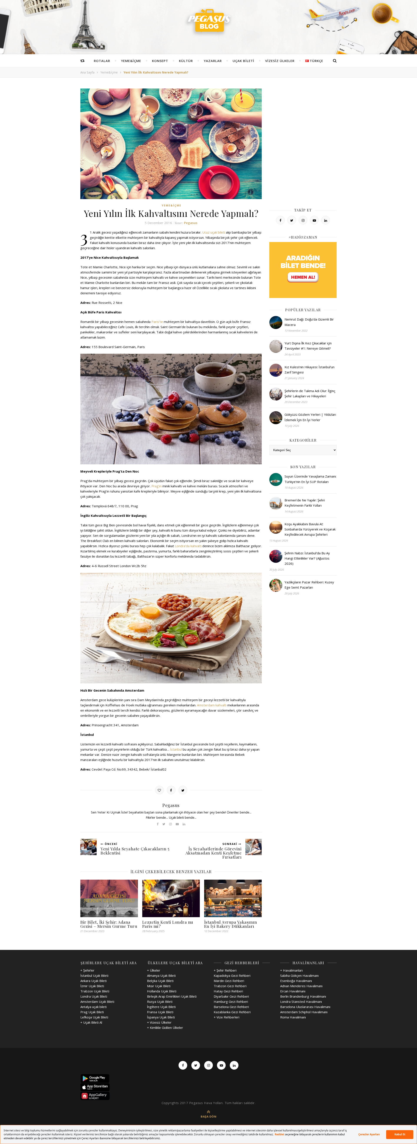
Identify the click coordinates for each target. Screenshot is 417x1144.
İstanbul (176, 749)
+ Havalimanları (291, 970)
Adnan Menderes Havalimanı (301, 986)
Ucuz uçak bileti (213, 232)
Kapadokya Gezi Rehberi (232, 975)
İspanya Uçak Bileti (161, 1017)
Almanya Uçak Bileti (161, 975)
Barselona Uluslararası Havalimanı (305, 1007)
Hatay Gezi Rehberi (228, 991)
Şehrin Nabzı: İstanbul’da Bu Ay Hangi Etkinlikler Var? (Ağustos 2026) (307, 558)
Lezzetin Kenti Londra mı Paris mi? (167, 924)
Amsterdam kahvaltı (212, 705)
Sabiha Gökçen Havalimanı (299, 975)
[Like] (159, 790)
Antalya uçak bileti (93, 1007)
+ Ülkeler (153, 970)
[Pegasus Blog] (208, 22)
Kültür (186, 61)
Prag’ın (156, 486)
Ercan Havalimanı (292, 991)
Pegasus (190, 223)
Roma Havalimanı (293, 1017)
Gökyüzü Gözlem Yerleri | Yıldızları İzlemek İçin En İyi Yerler (310, 417)
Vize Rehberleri (228, 1017)
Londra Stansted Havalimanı (301, 1001)
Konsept (160, 61)
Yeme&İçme (131, 61)
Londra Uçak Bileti (93, 996)
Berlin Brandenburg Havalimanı (303, 996)
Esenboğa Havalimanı (296, 981)
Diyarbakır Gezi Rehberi (231, 996)
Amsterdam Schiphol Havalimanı (304, 1012)
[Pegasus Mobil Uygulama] (208, 1078)
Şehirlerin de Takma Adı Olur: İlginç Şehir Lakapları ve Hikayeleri (310, 393)
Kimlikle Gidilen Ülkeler (166, 1027)
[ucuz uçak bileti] (303, 270)
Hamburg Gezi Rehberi (231, 1001)
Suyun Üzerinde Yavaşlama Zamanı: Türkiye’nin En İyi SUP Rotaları (310, 479)
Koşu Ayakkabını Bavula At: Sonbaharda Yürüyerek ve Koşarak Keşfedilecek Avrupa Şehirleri (310, 529)
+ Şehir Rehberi (225, 970)
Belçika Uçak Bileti (160, 981)
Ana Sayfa (87, 72)
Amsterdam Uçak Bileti (97, 1001)
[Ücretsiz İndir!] (208, 1087)
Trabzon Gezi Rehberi (230, 986)
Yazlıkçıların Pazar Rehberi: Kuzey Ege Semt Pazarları (309, 584)
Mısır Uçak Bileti (158, 986)
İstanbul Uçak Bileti (94, 975)
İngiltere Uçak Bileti (161, 1007)
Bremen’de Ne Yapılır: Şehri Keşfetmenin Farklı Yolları (305, 502)
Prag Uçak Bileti (92, 1012)
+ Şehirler (87, 970)
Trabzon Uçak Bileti (94, 991)
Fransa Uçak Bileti (160, 1012)
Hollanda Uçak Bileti (161, 991)
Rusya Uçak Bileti (159, 1001)
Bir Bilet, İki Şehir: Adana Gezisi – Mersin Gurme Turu (108, 924)
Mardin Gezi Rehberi (229, 981)
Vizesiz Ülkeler (280, 61)
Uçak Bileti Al (92, 1022)
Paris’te (157, 321)
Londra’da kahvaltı (188, 546)
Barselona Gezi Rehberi (231, 1007)
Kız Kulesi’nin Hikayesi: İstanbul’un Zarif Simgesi (309, 369)
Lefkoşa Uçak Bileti (94, 1017)
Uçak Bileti (243, 61)
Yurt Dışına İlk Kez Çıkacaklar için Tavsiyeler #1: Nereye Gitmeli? (308, 345)
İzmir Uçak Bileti (92, 986)
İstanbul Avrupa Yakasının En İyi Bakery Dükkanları (230, 924)
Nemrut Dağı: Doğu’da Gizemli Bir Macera (309, 322)
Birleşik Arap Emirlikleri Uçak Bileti (172, 996)
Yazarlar (213, 61)
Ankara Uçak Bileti (93, 981)
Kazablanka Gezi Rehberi (232, 1012)
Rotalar (102, 61)
